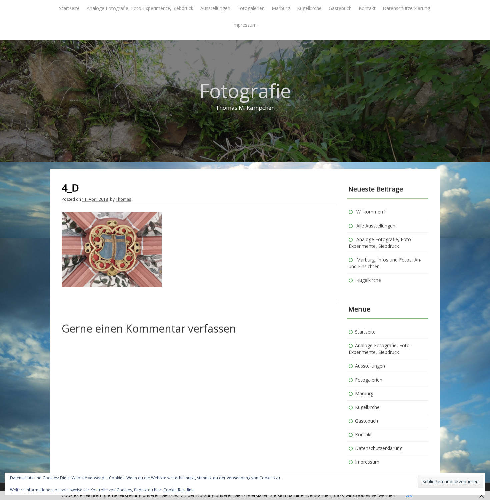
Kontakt (367, 8)
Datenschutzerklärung (406, 8)
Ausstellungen (215, 8)
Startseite (69, 8)
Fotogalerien (251, 8)
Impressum (244, 25)
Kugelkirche (309, 8)
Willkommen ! (370, 211)
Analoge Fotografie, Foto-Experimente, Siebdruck (140, 8)
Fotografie (245, 90)
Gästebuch (340, 8)
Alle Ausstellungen (375, 225)
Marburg (281, 8)
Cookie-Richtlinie (179, 490)
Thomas (123, 199)
